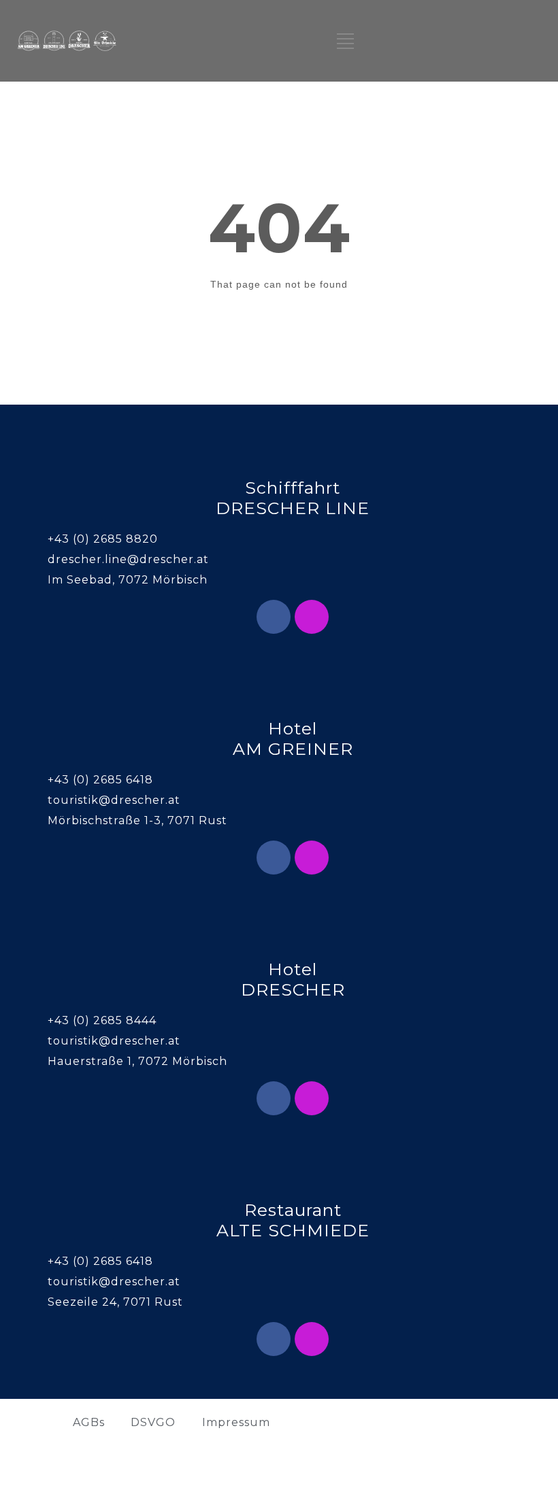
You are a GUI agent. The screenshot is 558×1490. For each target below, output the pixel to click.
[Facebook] (274, 617)
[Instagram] (312, 617)
